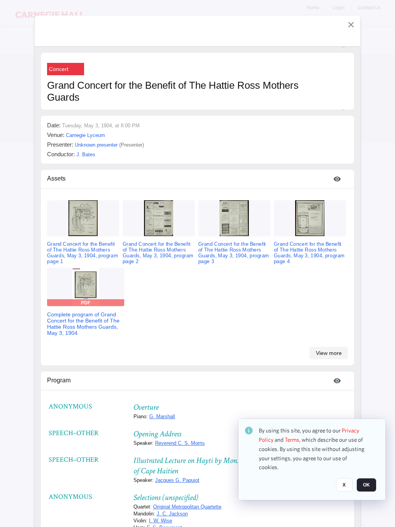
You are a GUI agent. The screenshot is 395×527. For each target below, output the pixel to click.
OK (366, 485)
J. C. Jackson (172, 514)
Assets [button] (56, 178)
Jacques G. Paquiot (177, 480)
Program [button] (59, 380)
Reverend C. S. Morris (180, 443)
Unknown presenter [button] (96, 145)
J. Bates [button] (85, 154)
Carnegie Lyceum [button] (85, 135)
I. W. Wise (160, 521)
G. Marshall (162, 416)
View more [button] (329, 353)
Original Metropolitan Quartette (187, 507)
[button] (351, 24)
